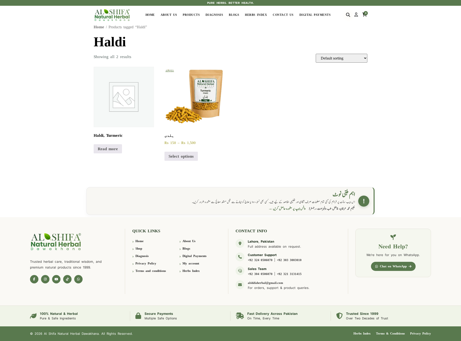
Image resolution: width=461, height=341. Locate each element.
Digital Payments (315, 14)
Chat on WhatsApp (393, 266)
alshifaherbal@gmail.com (265, 283)
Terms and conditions (150, 271)
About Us (169, 14)
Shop (138, 248)
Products (191, 14)
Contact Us (283, 14)
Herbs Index (256, 14)
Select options (181, 156)
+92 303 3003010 (289, 260)
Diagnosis (214, 14)
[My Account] (356, 15)
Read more (108, 149)
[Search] (348, 15)
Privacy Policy (145, 263)
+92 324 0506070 (260, 260)
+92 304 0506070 (260, 274)
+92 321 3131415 (289, 274)
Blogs (234, 14)
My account (190, 263)
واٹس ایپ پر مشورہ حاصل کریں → (287, 208)
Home (150, 14)
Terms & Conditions (390, 333)
